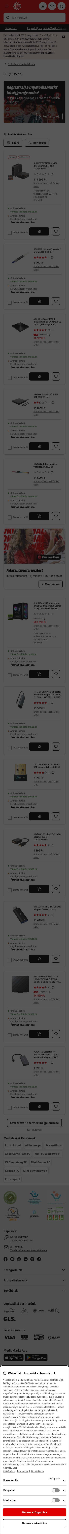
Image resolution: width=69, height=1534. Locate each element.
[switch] (56, 1490)
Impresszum (22, 1471)
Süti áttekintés (37, 1471)
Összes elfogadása (34, 1512)
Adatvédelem (9, 1471)
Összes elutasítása (34, 1523)
